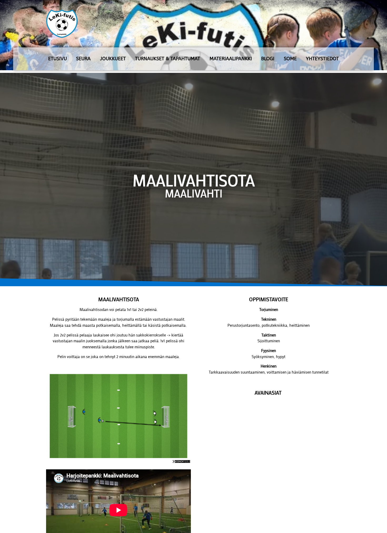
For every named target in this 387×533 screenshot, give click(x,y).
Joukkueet (113, 59)
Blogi (267, 59)
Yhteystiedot (322, 59)
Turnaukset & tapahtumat (167, 59)
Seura (83, 59)
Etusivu (57, 59)
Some (290, 59)
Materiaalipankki (231, 59)
